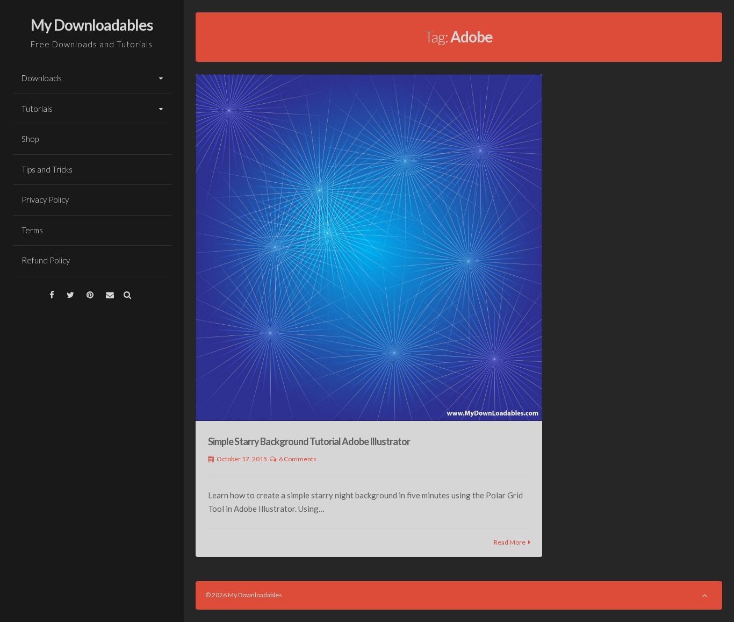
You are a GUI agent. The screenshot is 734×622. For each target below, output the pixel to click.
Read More (510, 542)
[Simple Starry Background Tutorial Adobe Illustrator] (369, 247)
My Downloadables (92, 25)
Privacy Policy (45, 199)
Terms (32, 230)
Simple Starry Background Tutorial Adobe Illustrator (309, 441)
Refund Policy (45, 260)
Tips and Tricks (47, 169)
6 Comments (297, 459)
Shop (30, 139)
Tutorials (37, 108)
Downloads (41, 78)
